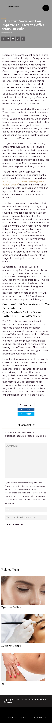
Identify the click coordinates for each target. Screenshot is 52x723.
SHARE (25, 409)
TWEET (26, 414)
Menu (45, 8)
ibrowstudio (6, 32)
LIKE (27, 405)
